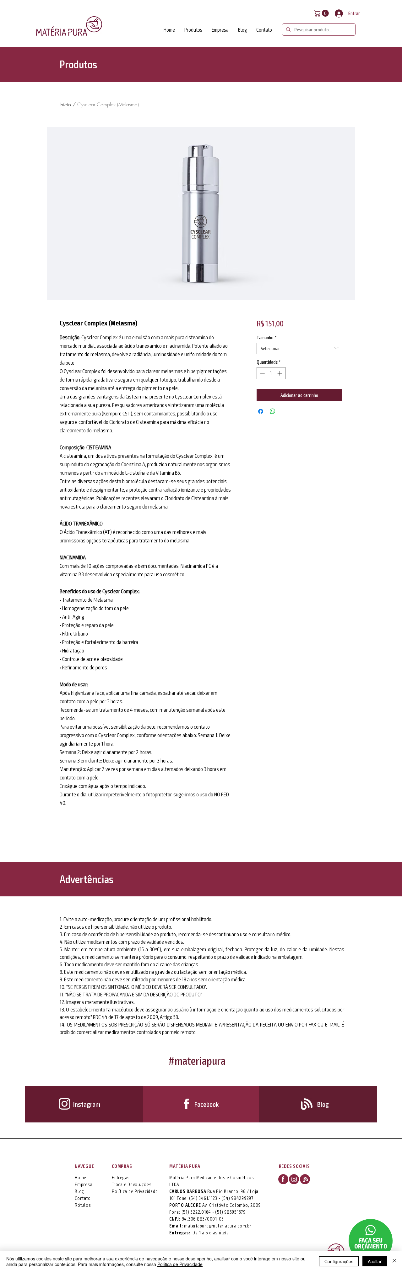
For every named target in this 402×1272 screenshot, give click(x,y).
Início (65, 104)
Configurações (338, 1261)
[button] (321, 13)
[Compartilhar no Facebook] (260, 411)
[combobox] (299, 348)
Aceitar (375, 1261)
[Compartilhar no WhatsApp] (272, 411)
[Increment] (280, 373)
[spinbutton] (271, 373)
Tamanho (266, 337)
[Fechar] (394, 1261)
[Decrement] (262, 373)
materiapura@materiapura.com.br (218, 1225)
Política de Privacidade (180, 1264)
